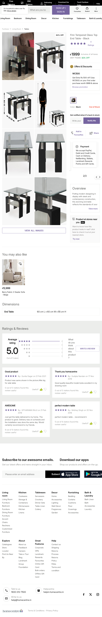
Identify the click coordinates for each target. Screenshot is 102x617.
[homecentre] (13, 610)
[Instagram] (98, 594)
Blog (20, 557)
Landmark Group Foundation (23, 563)
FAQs (54, 564)
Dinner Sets (40, 503)
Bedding (71, 496)
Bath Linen (89, 499)
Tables (26, 29)
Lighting (55, 503)
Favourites (39, 560)
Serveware (39, 496)
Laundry (88, 509)
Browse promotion (80, 87)
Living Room (16, 29)
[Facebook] (83, 594)
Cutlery (38, 509)
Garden (55, 512)
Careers (22, 551)
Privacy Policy (52, 610)
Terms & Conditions (36, 610)
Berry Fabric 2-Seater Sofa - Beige (13, 293)
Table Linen (40, 506)
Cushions (72, 503)
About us (22, 544)
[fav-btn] (20, 263)
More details (11, 11)
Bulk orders (40, 570)
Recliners (6, 525)
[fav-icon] (77, 9)
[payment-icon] (77, 146)
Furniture (5, 29)
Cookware (23, 496)
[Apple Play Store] (70, 474)
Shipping (55, 547)
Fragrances (56, 509)
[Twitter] (91, 594)
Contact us (56, 544)
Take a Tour (24, 554)
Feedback (23, 547)
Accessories (73, 512)
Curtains (71, 499)
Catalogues (7, 544)
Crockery (39, 499)
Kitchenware (24, 506)
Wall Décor (56, 506)
